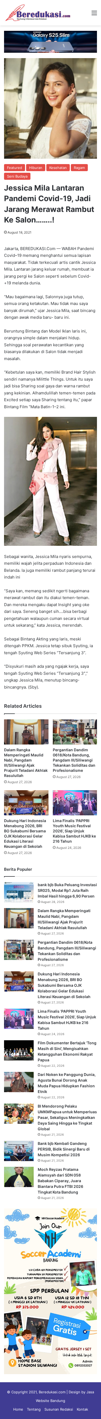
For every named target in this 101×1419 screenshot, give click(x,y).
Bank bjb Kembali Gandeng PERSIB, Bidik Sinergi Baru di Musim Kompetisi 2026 (64, 1149)
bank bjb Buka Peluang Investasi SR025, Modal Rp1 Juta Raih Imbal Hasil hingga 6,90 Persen (67, 890)
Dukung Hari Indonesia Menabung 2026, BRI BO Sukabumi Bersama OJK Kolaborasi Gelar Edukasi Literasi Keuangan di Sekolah (64, 985)
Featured (14, 167)
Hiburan (35, 167)
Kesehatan (58, 167)
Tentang (34, 1409)
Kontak (82, 1409)
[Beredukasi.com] (37, 13)
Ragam (79, 167)
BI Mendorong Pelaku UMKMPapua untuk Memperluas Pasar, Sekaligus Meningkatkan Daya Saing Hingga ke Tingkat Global (67, 1117)
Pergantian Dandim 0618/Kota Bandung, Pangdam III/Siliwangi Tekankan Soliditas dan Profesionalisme (74, 760)
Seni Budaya (17, 176)
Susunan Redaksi (58, 1409)
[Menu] (94, 15)
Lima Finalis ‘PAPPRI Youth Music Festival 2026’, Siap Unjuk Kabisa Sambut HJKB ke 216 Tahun (74, 830)
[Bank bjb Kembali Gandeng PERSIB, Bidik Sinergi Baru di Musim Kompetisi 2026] (19, 1151)
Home (18, 1409)
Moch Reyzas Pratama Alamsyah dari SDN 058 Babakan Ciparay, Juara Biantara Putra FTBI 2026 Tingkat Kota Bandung (60, 1180)
